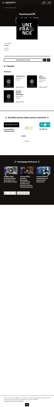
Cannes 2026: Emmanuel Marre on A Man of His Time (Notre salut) (10, 179)
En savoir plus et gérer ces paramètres (13, 401)
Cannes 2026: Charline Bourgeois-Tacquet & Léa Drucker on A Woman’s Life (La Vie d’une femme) (26, 182)
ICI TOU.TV (43, 129)
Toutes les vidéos (23, 193)
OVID (23, 136)
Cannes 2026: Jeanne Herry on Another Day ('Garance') (42, 179)
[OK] (27, 404)
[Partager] (44, 60)
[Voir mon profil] (49, 2)
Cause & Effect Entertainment (9, 130)
